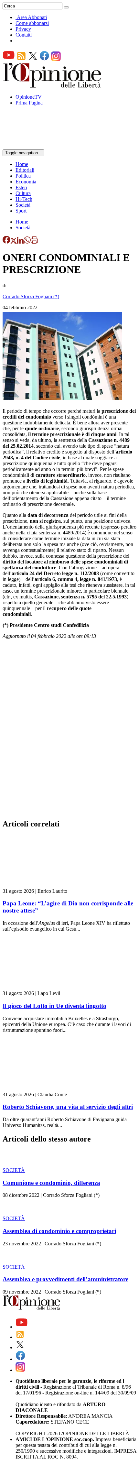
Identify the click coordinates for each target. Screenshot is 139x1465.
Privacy (23, 29)
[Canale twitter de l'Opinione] (33, 59)
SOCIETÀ (14, 1170)
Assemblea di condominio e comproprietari (59, 1231)
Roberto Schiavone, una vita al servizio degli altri (68, 1106)
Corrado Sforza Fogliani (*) (31, 296)
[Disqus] (69, 731)
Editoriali (25, 170)
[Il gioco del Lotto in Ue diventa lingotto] (41, 987)
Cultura (23, 193)
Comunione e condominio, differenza (51, 1182)
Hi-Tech (24, 199)
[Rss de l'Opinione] (21, 59)
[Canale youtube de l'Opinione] (9, 59)
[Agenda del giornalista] (31, 146)
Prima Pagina (29, 102)
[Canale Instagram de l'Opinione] (56, 59)
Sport (21, 210)
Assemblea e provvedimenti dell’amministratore (65, 1279)
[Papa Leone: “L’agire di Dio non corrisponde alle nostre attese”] (41, 885)
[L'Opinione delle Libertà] (53, 86)
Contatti (24, 35)
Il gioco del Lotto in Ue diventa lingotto (54, 1005)
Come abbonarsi (32, 23)
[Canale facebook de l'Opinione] (44, 59)
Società (23, 205)
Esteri (21, 187)
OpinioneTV (29, 97)
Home (22, 164)
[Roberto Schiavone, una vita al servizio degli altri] (41, 1088)
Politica (23, 176)
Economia (26, 181)
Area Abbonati (32, 17)
